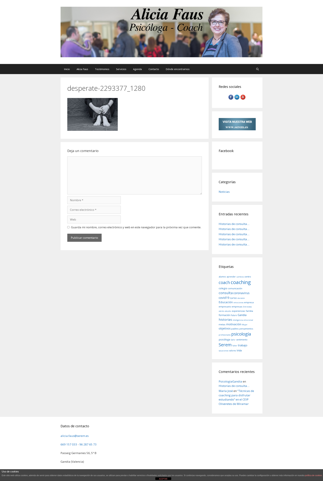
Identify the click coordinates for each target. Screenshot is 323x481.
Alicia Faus (82, 69)
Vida (239, 350)
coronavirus (241, 293)
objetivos (225, 328)
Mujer (244, 324)
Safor (233, 340)
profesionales (225, 335)
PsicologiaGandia (230, 381)
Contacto (154, 69)
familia (249, 310)
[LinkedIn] (237, 99)
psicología (241, 334)
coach (224, 282)
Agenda (137, 69)
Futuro (234, 315)
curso (233, 298)
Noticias (224, 192)
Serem (225, 345)
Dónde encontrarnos (178, 69)
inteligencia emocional (243, 320)
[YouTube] (243, 99)
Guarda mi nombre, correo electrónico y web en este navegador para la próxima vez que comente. (136, 227)
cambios (240, 277)
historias (225, 319)
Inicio (67, 69)
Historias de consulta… (234, 224)
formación (224, 315)
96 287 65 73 (88, 444)
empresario (225, 306)
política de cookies (313, 475)
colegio (223, 288)
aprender (231, 276)
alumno (222, 276)
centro (247, 276)
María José (226, 391)
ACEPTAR (163, 479)
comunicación (235, 288)
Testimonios (102, 69)
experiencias (238, 310)
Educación (226, 302)
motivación (233, 324)
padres (235, 328)
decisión (241, 298)
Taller (234, 345)
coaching (241, 282)
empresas (237, 306)
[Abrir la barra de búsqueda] (257, 69)
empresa (249, 302)
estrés (221, 311)
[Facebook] (231, 99)
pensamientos (246, 328)
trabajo (242, 345)
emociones (238, 302)
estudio (228, 311)
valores (232, 350)
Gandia (242, 315)
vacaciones (223, 351)
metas (222, 324)
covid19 (224, 298)
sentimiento (241, 339)
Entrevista (247, 307)
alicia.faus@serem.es (75, 436)
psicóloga (224, 339)
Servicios (121, 69)
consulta (226, 292)
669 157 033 (69, 444)
